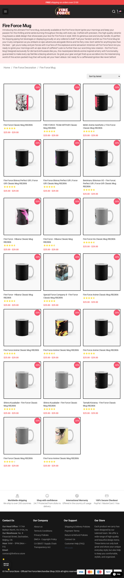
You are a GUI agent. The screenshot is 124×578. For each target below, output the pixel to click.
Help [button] (118, 574)
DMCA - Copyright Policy (45, 539)
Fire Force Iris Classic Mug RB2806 (99, 239)
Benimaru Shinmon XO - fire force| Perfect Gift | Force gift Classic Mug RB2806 (99, 183)
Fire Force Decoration (24, 67)
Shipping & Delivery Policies (77, 526)
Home (7, 67)
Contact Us (70, 539)
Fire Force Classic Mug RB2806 (18, 125)
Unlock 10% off (6, 564)
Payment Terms (72, 531)
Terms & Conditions (43, 531)
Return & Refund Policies (76, 535)
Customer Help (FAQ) (75, 543)
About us (38, 526)
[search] (114, 11)
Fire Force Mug (47, 67)
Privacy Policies (41, 535)
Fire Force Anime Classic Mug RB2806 (100, 294)
